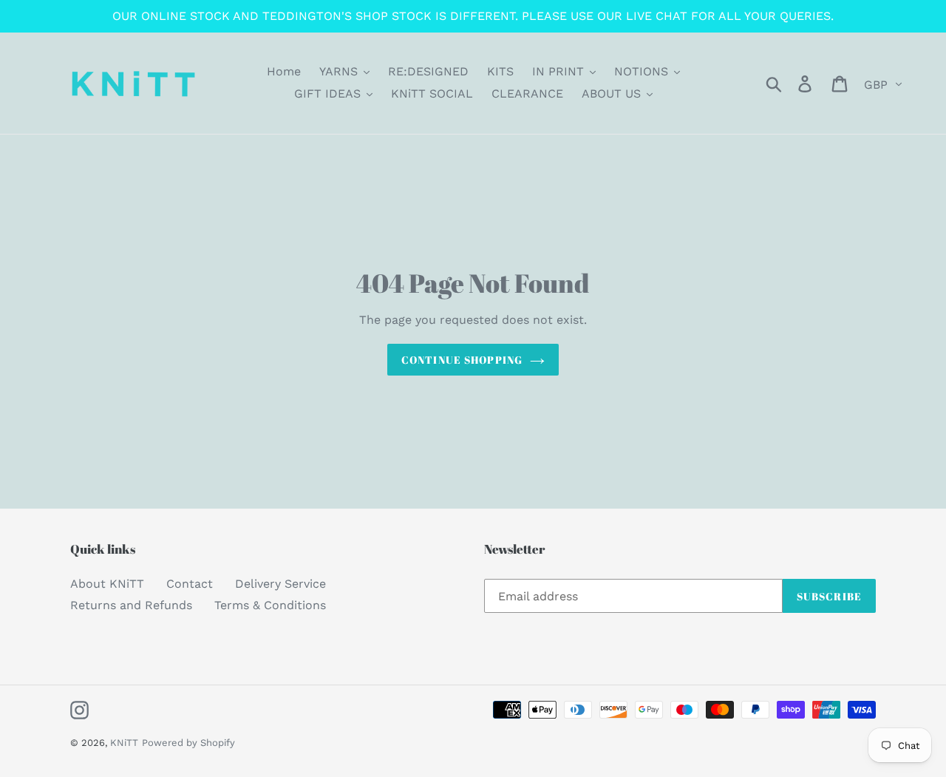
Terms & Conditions (270, 605)
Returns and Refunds (131, 605)
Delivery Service (280, 584)
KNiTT (124, 742)
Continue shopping (462, 360)
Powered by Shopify (188, 742)
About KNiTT (107, 584)
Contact (189, 584)
